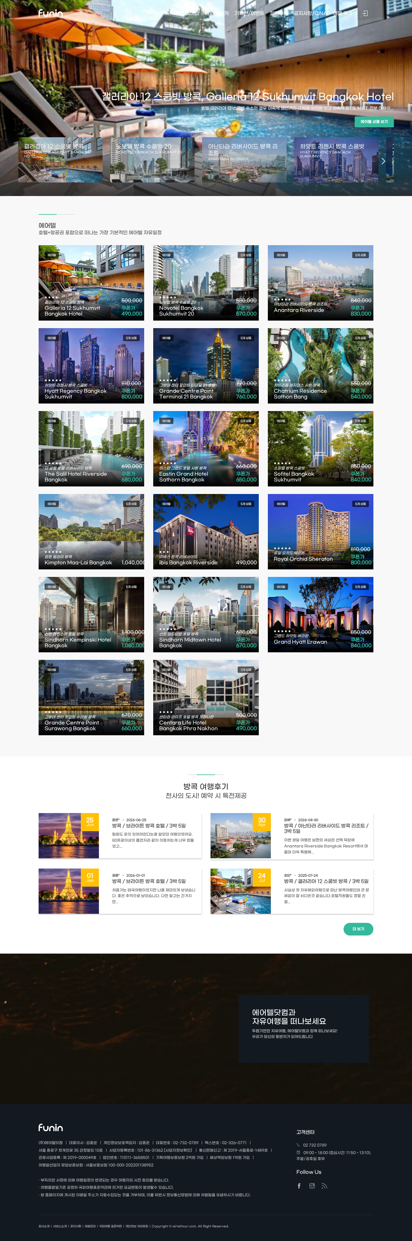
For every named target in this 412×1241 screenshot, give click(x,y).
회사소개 (44, 1226)
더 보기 (358, 929)
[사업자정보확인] (178, 1150)
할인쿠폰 (279, 13)
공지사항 (75, 1226)
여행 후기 (342, 13)
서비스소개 (60, 1226)
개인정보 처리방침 (136, 1226)
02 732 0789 (315, 1145)
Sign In (365, 14)
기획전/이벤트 (249, 13)
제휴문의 (90, 1226)
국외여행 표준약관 (110, 1226)
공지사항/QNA (310, 13)
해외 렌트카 (217, 13)
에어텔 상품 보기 (374, 122)
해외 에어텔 (187, 13)
